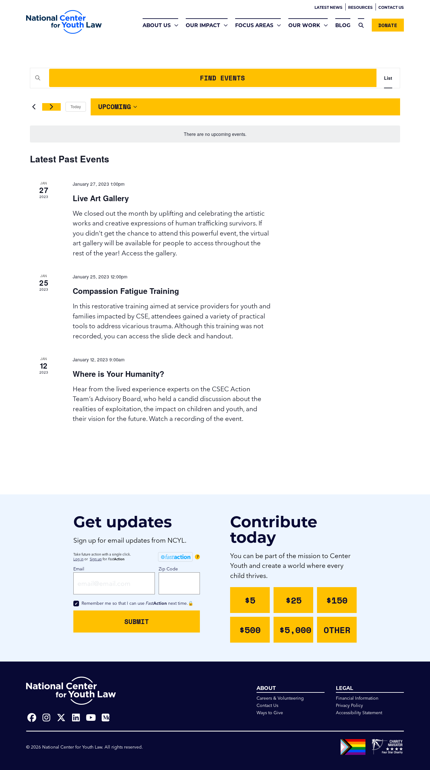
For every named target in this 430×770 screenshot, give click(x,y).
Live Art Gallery (101, 198)
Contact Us (391, 7)
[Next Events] (51, 107)
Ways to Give (270, 712)
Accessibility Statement (359, 712)
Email (78, 569)
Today (76, 106)
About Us (157, 25)
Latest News (328, 7)
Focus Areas (254, 25)
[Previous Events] (33, 107)
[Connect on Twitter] (61, 717)
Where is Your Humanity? (118, 373)
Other (337, 629)
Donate (387, 25)
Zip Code (168, 569)
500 (250, 629)
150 (337, 600)
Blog (342, 25)
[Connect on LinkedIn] (76, 717)
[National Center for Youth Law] (64, 22)
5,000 (295, 629)
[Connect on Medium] (105, 717)
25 (294, 600)
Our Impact (203, 25)
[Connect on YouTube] (90, 717)
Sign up (96, 559)
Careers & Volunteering (280, 698)
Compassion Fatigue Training (126, 290)
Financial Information (357, 698)
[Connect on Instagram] (46, 717)
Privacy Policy (349, 705)
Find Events (222, 78)
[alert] (215, 134)
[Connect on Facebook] (31, 717)
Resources (360, 7)
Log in (78, 559)
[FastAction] (175, 557)
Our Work (304, 25)
